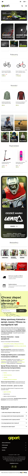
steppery (5, 379)
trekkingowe (16, 343)
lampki (21, 346)
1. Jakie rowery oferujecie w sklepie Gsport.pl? (10, 412)
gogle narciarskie (7, 391)
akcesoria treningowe (12, 379)
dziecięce (22, 343)
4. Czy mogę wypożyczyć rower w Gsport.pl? (10, 423)
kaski (15, 346)
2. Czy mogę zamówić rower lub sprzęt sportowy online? (12, 416)
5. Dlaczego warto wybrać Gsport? (8, 426)
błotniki (24, 346)
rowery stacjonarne (8, 375)
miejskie (12, 343)
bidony (17, 346)
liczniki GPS (6, 347)
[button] (25, 1)
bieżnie (5, 372)
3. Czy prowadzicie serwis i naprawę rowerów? (10, 419)
